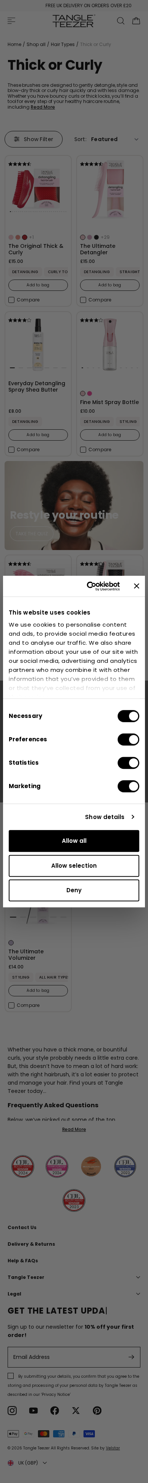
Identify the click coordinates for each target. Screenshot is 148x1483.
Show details (104, 817)
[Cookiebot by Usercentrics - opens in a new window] (90, 586)
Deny (74, 890)
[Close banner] (136, 586)
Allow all (74, 841)
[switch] (128, 739)
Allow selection (74, 866)
